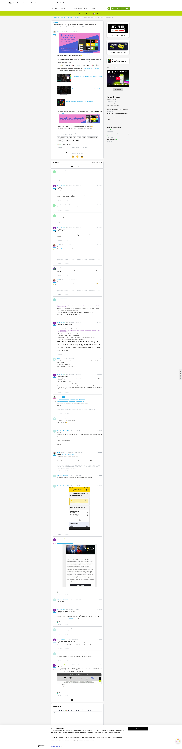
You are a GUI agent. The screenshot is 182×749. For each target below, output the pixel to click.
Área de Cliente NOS (111, 121)
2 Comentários (110, 137)
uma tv (84, 137)
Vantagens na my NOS (112, 99)
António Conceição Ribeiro (63, 430)
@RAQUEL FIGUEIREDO (64, 399)
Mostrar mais (118, 89)
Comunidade (54, 17)
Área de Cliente (64, 137)
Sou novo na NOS (111, 116)
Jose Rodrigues (60, 185)
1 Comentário (110, 131)
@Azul (60, 281)
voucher (108, 119)
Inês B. (58, 244)
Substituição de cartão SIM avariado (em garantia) (118, 133)
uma (71, 137)
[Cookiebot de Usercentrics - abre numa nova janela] (41, 746)
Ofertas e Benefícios (111, 101)
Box (74, 137)
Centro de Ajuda (62, 17)
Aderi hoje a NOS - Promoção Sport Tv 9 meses (117, 113)
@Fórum (71, 618)
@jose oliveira (82, 399)
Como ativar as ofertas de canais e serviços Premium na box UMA (87, 76)
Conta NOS (69, 17)
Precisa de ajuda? (180, 375)
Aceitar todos (137, 728)
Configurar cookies (137, 733)
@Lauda (60, 246)
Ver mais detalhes (55, 746)
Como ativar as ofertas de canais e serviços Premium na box (85, 88)
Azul (58, 267)
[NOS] (11, 2)
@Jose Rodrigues (62, 248)
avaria (108, 129)
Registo (93, 8)
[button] (115, 8)
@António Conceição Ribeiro (67, 454)
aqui (63, 113)
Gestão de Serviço (78, 17)
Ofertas (79, 137)
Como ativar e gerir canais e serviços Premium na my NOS (79, 101)
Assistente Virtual (78, 8)
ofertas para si (75, 140)
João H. (58, 452)
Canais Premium (66, 140)
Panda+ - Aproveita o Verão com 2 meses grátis (117, 109)
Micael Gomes (60, 653)
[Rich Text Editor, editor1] (77, 718)
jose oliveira (59, 358)
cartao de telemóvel (111, 139)
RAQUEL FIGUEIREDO (62, 298)
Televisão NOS (110, 107)
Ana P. (58, 31)
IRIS (58, 137)
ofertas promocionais (92, 137)
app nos (59, 140)
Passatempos (87, 8)
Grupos (70, 8)
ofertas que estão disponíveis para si (90, 68)
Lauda (58, 170)
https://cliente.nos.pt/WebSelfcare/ (65, 543)
